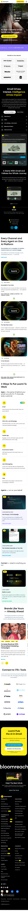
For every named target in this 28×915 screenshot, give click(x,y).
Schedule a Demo (20, 1)
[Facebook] (1, 887)
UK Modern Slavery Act (5, 901)
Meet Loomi (4, 257)
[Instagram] (3, 887)
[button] (12, 227)
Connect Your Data (7, 601)
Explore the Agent (6, 523)
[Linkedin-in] (5, 887)
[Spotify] (7, 887)
